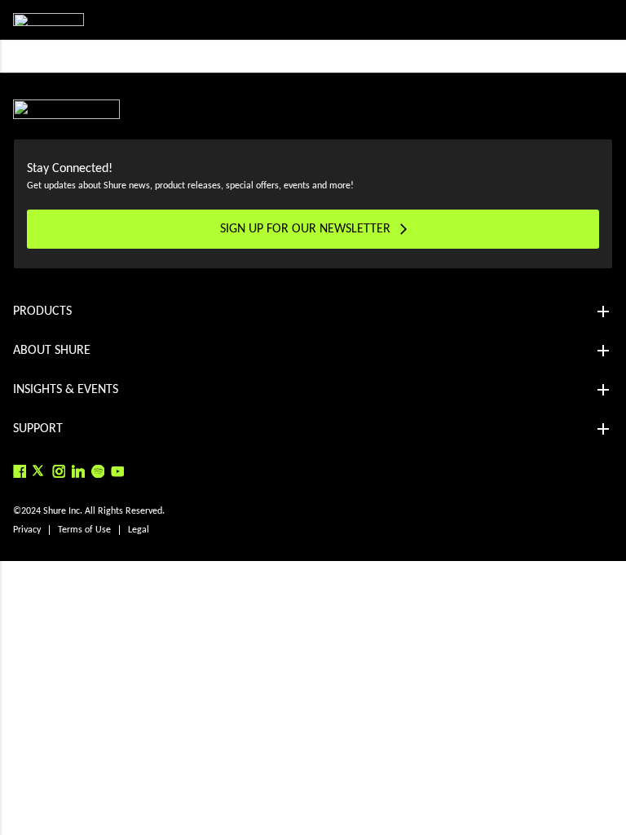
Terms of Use (84, 530)
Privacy (27, 530)
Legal (138, 530)
